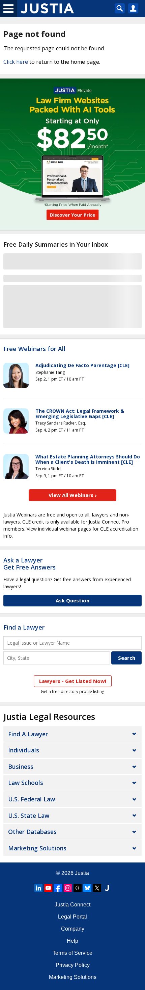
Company (72, 929)
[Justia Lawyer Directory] (107, 888)
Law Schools (25, 783)
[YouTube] (48, 888)
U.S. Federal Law (31, 799)
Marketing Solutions (37, 848)
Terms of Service (72, 953)
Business (20, 766)
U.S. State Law (28, 815)
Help (72, 941)
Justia (82, 873)
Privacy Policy (73, 965)
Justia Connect (72, 904)
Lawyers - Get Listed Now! (72, 681)
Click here (15, 61)
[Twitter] (97, 888)
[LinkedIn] (38, 888)
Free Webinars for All (34, 349)
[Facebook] (58, 888)
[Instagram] (68, 888)
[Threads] (78, 888)
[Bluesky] (87, 888)
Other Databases (32, 832)
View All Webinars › (73, 495)
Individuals (23, 750)
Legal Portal (72, 917)
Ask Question (72, 600)
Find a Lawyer (24, 627)
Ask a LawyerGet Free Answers (29, 564)
